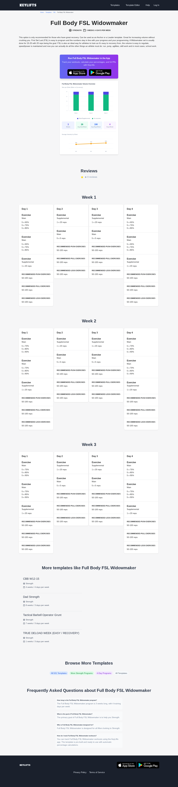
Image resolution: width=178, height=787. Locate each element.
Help (148, 5)
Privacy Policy (79, 772)
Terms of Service (97, 772)
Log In (156, 5)
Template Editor (133, 5)
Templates (115, 5)
